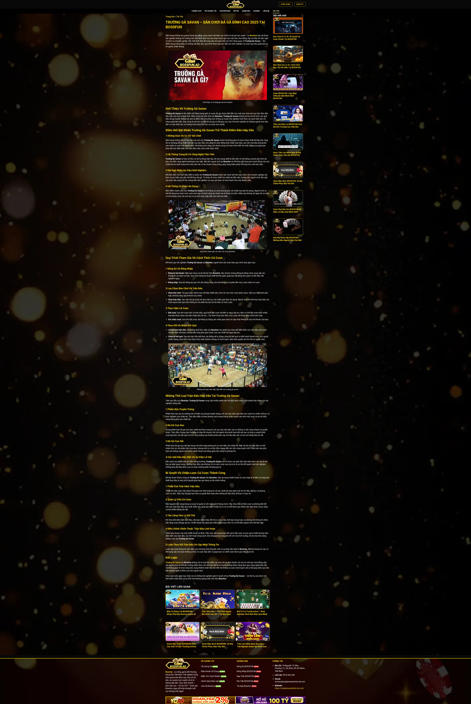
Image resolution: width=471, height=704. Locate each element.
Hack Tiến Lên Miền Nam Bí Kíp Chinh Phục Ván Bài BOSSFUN (287, 153)
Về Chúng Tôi (210, 11)
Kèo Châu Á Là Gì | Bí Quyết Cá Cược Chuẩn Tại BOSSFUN (286, 37)
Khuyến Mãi (225, 11)
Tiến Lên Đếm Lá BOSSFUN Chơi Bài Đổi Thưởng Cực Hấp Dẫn (287, 125)
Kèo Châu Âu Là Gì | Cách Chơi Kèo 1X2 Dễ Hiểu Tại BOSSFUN (287, 66)
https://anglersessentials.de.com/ (289, 688)
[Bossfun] (235, 4)
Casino (256, 11)
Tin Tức (276, 11)
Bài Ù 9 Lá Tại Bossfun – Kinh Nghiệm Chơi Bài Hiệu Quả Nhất (252, 612)
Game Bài (246, 11)
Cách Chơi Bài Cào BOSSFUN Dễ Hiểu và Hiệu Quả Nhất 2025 (287, 210)
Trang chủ (196, 11)
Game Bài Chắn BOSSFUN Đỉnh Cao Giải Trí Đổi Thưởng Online (181, 645)
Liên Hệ (266, 11)
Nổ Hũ (236, 11)
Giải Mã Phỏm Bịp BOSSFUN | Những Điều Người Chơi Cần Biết (287, 239)
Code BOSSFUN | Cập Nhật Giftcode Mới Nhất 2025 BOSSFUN (285, 96)
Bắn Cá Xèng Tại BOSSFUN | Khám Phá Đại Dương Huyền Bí (181, 612)
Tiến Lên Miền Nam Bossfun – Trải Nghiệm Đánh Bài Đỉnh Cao (252, 645)
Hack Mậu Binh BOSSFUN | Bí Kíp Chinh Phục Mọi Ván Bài (217, 645)
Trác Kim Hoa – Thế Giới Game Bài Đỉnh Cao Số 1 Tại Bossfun (216, 612)
